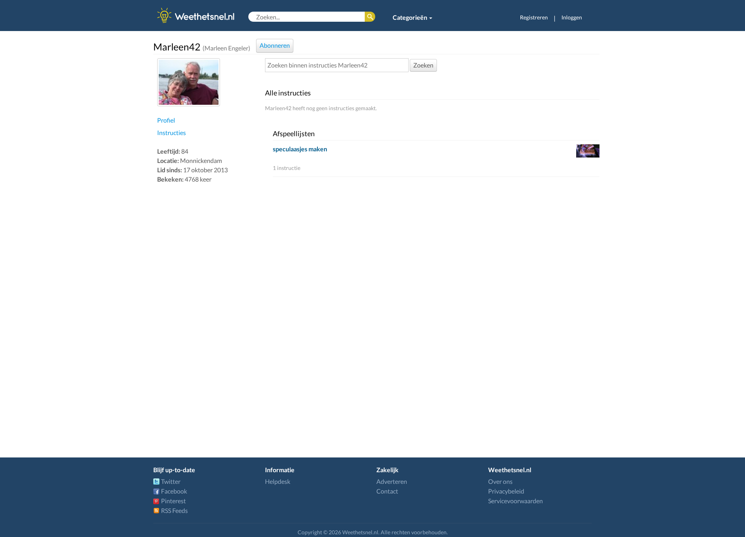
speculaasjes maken (300, 148)
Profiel (166, 120)
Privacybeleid (506, 491)
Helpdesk (277, 481)
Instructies (171, 132)
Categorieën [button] (410, 17)
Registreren (534, 17)
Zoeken (423, 65)
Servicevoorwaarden (515, 500)
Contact (387, 491)
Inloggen (571, 17)
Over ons (500, 481)
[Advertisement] (209, 308)
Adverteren (391, 481)
